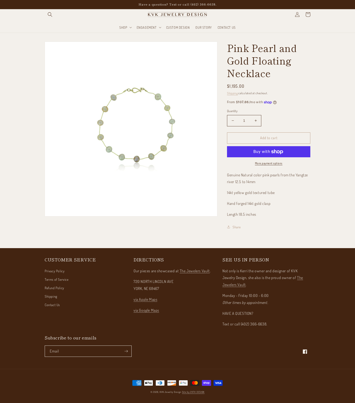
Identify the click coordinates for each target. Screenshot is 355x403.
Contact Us (52, 305)
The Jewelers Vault (195, 270)
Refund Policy (54, 288)
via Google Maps (146, 310)
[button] (50, 14)
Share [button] (237, 227)
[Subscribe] (126, 351)
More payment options (269, 163)
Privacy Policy (54, 271)
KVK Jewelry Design (170, 391)
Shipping (232, 93)
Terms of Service (57, 279)
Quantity (232, 111)
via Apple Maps (145, 299)
